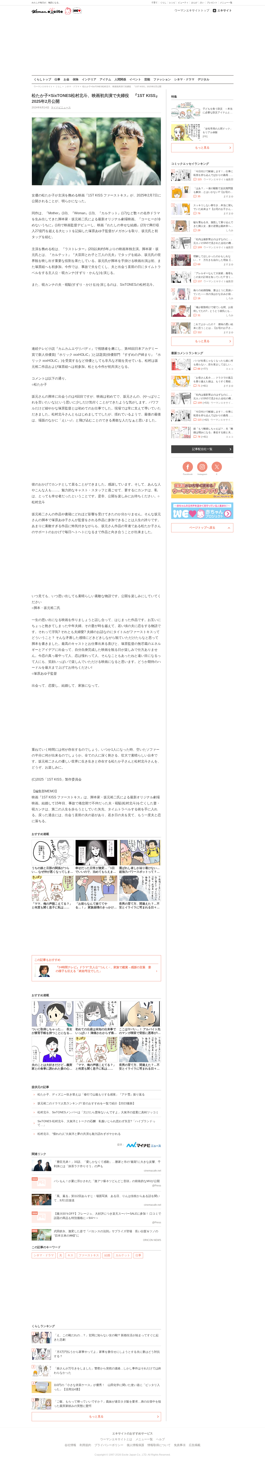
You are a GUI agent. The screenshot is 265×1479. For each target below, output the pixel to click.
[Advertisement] (132, 45)
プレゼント (212, 2)
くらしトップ (42, 79)
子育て (154, 2)
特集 (174, 96)
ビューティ (183, 2)
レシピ (172, 2)
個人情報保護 (135, 1445)
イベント (135, 79)
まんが (194, 2)
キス (70, 1255)
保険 (75, 79)
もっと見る (96, 1416)
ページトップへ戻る (202, 527)
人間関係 (120, 79)
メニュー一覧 (226, 2)
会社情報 (70, 1445)
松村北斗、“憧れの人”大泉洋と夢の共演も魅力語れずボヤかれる (79, 1133)
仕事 (57, 79)
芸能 (147, 79)
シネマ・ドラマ (184, 79)
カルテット (123, 1255)
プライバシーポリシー (108, 1445)
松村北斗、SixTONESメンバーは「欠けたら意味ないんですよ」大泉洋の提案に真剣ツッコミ (98, 1112)
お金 (66, 79)
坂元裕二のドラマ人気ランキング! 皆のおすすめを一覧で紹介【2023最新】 (86, 1103)
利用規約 (85, 1445)
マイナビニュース (61, 107)
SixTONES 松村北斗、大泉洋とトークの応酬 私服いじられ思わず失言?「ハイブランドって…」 (96, 1123)
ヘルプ (160, 1439)
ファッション (162, 79)
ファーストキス (89, 1255)
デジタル (203, 79)
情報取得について (159, 1445)
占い (202, 2)
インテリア (89, 79)
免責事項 (180, 1445)
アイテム (105, 79)
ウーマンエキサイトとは (116, 1439)
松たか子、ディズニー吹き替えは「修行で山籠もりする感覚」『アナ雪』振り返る (91, 1094)
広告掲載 (194, 1445)
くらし (163, 2)
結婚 (107, 1255)
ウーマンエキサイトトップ (192, 10)
